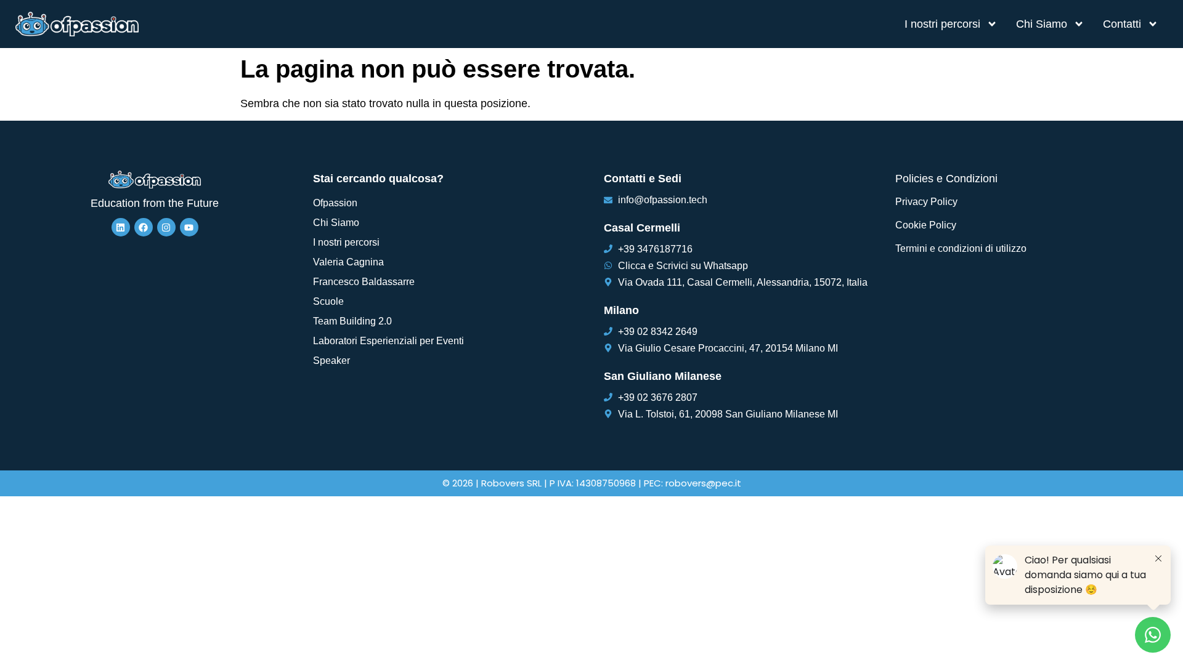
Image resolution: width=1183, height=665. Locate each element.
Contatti (1122, 24)
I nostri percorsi (942, 24)
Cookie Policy (925, 225)
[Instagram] (166, 227)
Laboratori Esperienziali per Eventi (388, 341)
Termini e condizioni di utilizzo (960, 248)
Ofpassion (335, 203)
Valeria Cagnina (348, 262)
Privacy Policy (926, 201)
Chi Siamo (1041, 24)
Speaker (331, 360)
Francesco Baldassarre (364, 281)
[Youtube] (189, 227)
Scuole (328, 301)
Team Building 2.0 (352, 321)
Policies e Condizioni (946, 178)
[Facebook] (143, 227)
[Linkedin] (121, 227)
